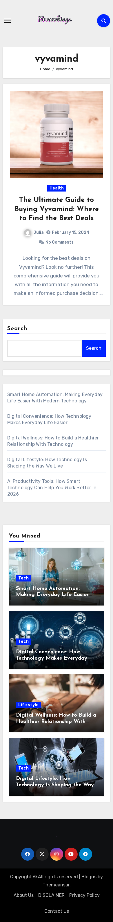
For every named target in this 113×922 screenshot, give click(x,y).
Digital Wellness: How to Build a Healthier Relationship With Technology (56, 721)
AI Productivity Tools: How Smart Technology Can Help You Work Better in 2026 (52, 488)
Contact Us (56, 911)
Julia (39, 232)
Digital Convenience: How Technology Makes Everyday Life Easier (51, 658)
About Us (24, 895)
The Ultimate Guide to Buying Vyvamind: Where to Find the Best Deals (56, 209)
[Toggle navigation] (7, 20)
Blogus (88, 876)
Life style (28, 704)
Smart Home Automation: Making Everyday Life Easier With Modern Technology (52, 595)
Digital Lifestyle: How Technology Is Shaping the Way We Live (55, 785)
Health (57, 188)
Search (17, 329)
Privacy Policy (84, 895)
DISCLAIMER (51, 895)
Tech (23, 578)
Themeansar (56, 885)
